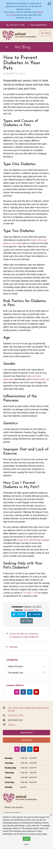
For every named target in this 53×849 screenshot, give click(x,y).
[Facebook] (23, 692)
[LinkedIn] (29, 692)
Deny (26, 844)
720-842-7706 (30, 592)
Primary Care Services (13, 807)
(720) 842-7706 (15, 715)
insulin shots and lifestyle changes (33, 540)
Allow (26, 839)
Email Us (11, 725)
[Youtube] (36, 692)
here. (45, 834)
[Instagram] (16, 692)
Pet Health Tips (31, 610)
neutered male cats (40, 379)
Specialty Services (12, 813)
